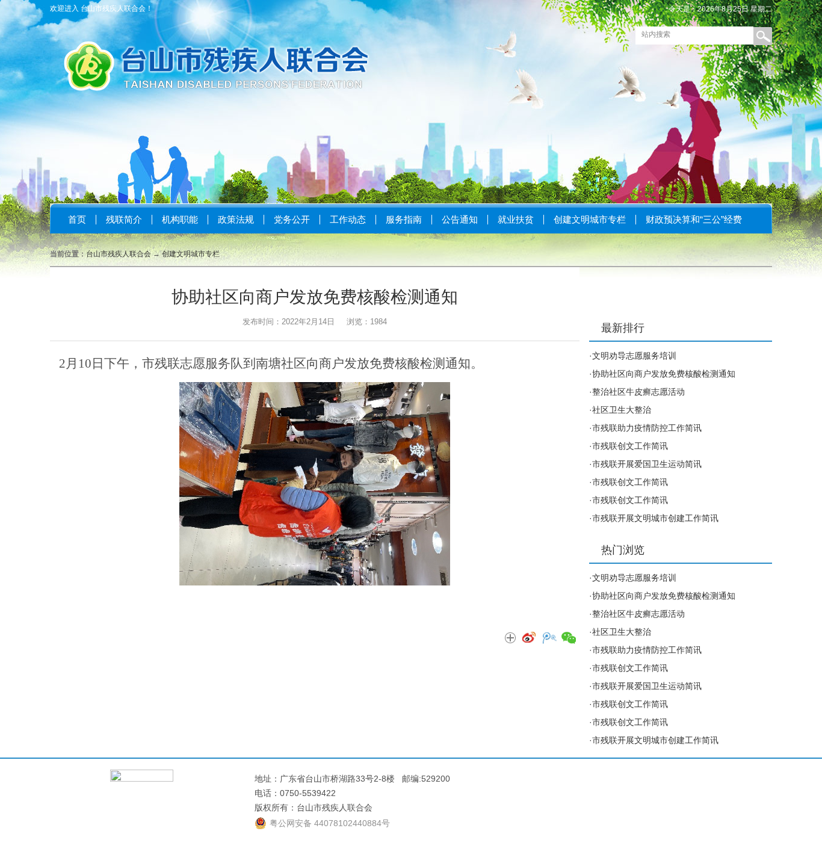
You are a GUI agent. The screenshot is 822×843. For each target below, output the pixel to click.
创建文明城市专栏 (590, 219)
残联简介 (124, 219)
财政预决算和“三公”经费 (694, 219)
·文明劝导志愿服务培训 (632, 355)
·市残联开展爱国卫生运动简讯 (645, 464)
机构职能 (180, 219)
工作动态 (348, 219)
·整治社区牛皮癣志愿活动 (637, 392)
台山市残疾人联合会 (118, 254)
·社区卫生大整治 (620, 410)
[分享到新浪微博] (529, 638)
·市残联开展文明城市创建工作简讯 (653, 518)
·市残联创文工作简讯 (628, 446)
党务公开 (292, 219)
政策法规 (236, 219)
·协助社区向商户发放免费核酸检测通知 (662, 373)
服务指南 (404, 219)
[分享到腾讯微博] (549, 638)
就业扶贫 (516, 219)
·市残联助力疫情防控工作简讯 (645, 428)
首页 (77, 219)
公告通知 (460, 219)
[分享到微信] (568, 638)
